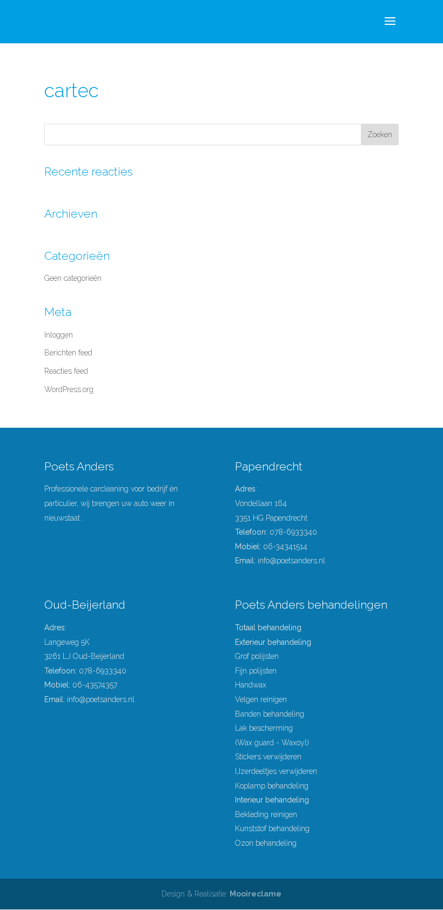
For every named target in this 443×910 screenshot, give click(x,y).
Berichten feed (68, 352)
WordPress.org (68, 389)
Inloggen (58, 335)
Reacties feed (66, 371)
